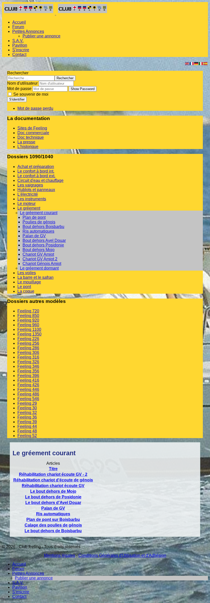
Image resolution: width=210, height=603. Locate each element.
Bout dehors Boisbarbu (43, 226)
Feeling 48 (27, 431)
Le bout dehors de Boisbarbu (53, 531)
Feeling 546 (28, 399)
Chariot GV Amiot (38, 254)
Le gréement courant (38, 213)
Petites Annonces (28, 31)
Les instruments (31, 199)
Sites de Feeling (32, 128)
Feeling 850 (28, 315)
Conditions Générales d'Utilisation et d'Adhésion (122, 555)
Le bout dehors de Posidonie (53, 497)
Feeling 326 (28, 362)
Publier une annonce (41, 36)
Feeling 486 (28, 394)
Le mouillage (29, 282)
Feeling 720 (28, 311)
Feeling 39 (27, 422)
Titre (53, 469)
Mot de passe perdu (35, 108)
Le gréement (28, 208)
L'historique (27, 146)
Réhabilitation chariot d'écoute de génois (53, 480)
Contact (19, 54)
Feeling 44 (27, 426)
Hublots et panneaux (36, 189)
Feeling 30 (27, 408)
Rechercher (17, 73)
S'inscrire (20, 50)
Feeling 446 (28, 389)
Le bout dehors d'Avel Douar (53, 502)
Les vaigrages (30, 185)
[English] (187, 63)
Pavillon (19, 45)
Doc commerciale (33, 133)
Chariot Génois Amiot (42, 263)
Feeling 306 (28, 352)
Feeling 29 (27, 403)
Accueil (19, 22)
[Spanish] (205, 63)
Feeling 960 (28, 325)
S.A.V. (18, 40)
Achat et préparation (35, 166)
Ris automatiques (38, 231)
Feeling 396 (28, 375)
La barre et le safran (35, 277)
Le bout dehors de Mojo (53, 491)
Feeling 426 (28, 385)
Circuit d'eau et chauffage (40, 180)
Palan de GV (34, 236)
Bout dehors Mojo (39, 250)
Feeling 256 (28, 343)
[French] (192, 63)
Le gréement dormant (39, 268)
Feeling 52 (27, 435)
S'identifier (17, 99)
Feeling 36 (27, 417)
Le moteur (26, 203)
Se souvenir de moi (30, 94)
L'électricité (27, 194)
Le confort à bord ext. (36, 176)
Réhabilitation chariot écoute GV (53, 485)
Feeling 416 (28, 380)
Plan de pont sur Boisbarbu (53, 519)
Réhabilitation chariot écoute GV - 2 (53, 474)
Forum (18, 27)
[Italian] (201, 63)
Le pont (24, 286)
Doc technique (30, 137)
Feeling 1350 (29, 334)
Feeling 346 (28, 366)
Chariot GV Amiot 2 (40, 259)
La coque (25, 291)
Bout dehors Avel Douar (44, 240)
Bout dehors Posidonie (43, 245)
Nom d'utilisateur (22, 83)
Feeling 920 (28, 320)
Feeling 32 (27, 412)
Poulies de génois (39, 222)
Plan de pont (34, 217)
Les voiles (26, 273)
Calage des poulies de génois (53, 525)
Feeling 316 (28, 357)
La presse (26, 142)
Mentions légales (59, 555)
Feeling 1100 (29, 329)
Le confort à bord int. (35, 171)
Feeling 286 (28, 348)
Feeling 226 (28, 339)
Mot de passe (19, 88)
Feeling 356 (28, 371)
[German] (196, 63)
